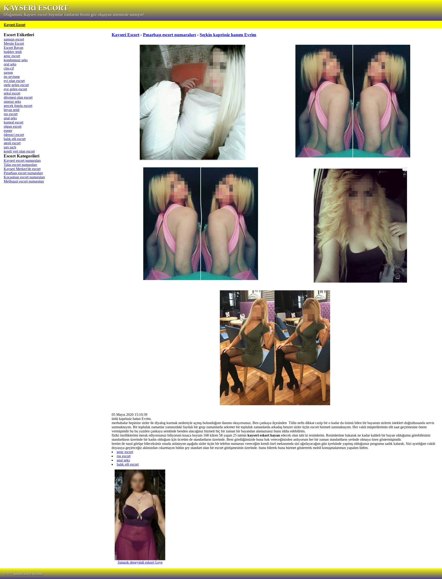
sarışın (8, 72)
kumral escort (13, 122)
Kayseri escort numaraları (22, 160)
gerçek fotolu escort (18, 106)
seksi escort (12, 93)
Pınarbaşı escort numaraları (23, 173)
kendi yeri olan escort (19, 151)
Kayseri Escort (14, 25)
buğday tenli (13, 52)
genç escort (12, 56)
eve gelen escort (15, 89)
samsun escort (14, 39)
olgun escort (12, 126)
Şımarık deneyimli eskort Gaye (140, 562)
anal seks (10, 118)
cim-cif (9, 68)
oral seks (10, 64)
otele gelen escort (16, 85)
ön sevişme (12, 77)
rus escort (10, 114)
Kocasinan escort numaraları (24, 177)
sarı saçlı (10, 147)
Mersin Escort (14, 43)
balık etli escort (15, 139)
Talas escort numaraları (20, 165)
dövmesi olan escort (18, 97)
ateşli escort (12, 143)
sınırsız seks (12, 101)
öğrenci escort (14, 135)
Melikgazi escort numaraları (24, 181)
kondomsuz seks (16, 60)
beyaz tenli (11, 110)
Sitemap (37, 573)
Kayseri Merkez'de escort (22, 169)
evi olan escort (14, 81)
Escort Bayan (13, 48)
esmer (8, 131)
